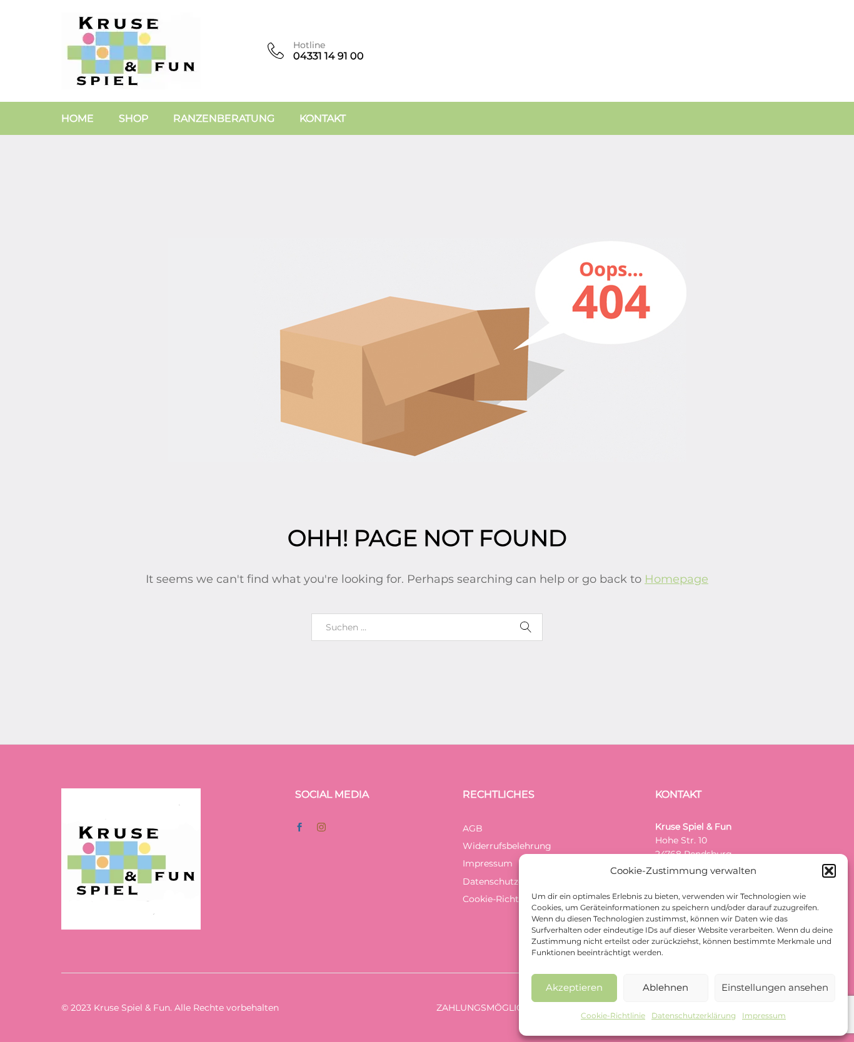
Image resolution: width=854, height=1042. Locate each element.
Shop (133, 119)
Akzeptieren (574, 987)
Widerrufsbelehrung (507, 845)
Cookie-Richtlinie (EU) (510, 899)
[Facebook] (299, 828)
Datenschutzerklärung (693, 1015)
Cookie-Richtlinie (613, 1015)
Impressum (764, 1015)
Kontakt (322, 119)
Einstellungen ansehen (774, 987)
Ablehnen (665, 987)
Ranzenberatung (223, 119)
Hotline (309, 45)
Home (77, 119)
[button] (829, 871)
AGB (473, 828)
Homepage (676, 579)
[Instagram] (321, 828)
